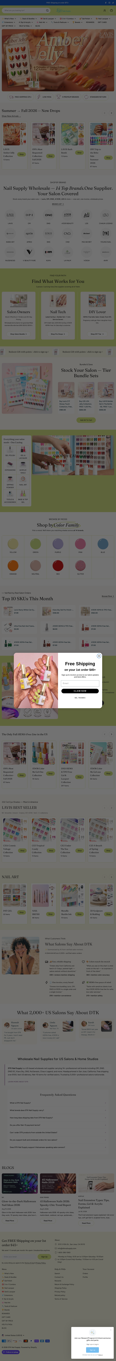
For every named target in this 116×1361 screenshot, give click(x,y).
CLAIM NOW (80, 691)
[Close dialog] (99, 656)
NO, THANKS (80, 698)
